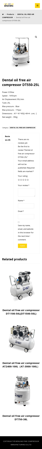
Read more (22, 303)
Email (21, 211)
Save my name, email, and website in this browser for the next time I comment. (26, 232)
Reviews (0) (7, 138)
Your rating (23, 176)
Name (21, 200)
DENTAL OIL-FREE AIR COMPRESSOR (22, 128)
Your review (23, 185)
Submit (22, 246)
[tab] (7, 138)
